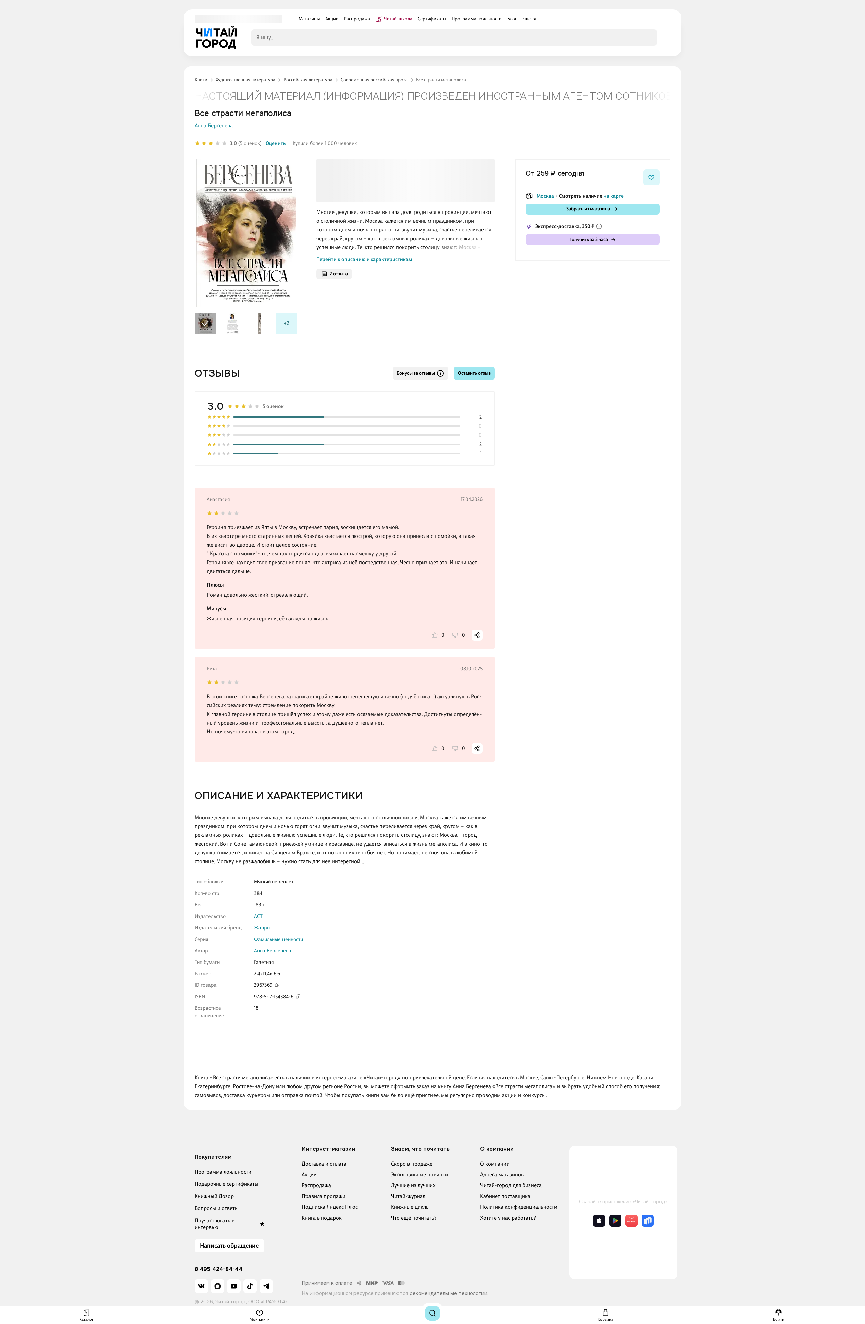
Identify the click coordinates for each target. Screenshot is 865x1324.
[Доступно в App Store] (599, 1221)
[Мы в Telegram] (266, 1286)
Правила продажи (323, 1196)
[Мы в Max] (217, 1286)
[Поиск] (432, 1313)
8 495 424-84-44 (218, 1269)
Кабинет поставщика (505, 1196)
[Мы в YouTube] (234, 1286)
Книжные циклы (410, 1207)
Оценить (276, 143)
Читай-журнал (408, 1196)
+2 (286, 323)
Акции (309, 1174)
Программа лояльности (223, 1172)
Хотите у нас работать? (508, 1218)
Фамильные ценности (278, 939)
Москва (545, 196)
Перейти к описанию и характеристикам (364, 259)
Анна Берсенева (214, 125)
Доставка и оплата (324, 1163)
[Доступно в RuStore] (648, 1221)
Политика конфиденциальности (518, 1207)
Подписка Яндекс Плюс (330, 1207)
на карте (613, 196)
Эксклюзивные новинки (419, 1174)
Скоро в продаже (411, 1163)
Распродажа (316, 1185)
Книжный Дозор (214, 1196)
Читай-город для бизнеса (511, 1185)
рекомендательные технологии (448, 1293)
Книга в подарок (322, 1218)
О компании (495, 1163)
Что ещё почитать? (414, 1218)
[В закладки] (651, 177)
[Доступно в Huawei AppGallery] (631, 1221)
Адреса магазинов (502, 1174)
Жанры (262, 928)
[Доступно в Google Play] (615, 1221)
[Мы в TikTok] (250, 1286)
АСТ (258, 916)
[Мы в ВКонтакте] (201, 1286)
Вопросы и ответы (217, 1208)
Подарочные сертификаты (226, 1184)
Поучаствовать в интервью (214, 1223)
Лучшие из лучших (413, 1185)
